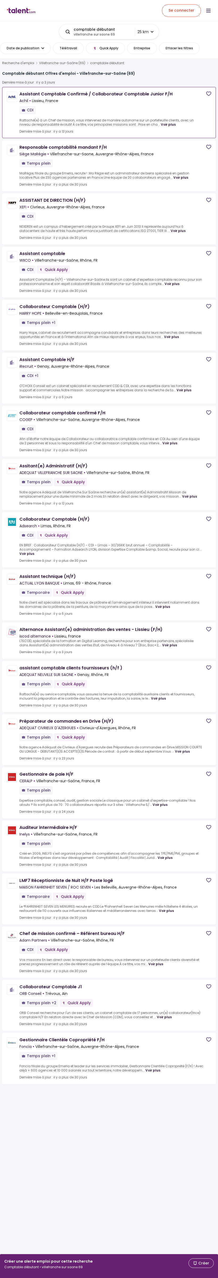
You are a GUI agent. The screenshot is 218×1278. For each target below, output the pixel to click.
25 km (143, 31)
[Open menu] (208, 10)
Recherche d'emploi (18, 63)
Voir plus (168, 124)
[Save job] (208, 93)
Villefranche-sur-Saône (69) (62, 63)
